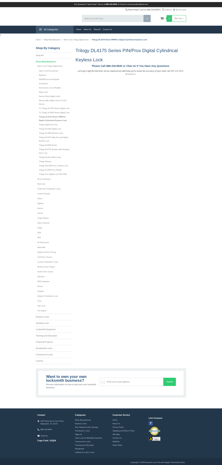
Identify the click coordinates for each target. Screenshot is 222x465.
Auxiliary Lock (42, 323)
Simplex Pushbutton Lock (47, 296)
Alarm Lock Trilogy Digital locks (50, 66)
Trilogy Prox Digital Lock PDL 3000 (53, 174)
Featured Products (44, 342)
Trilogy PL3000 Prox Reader (50, 170)
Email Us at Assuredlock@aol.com (134, 4)
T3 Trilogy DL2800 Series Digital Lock (54, 113)
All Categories (50, 29)
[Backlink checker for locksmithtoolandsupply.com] (154, 439)
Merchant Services (154, 436)
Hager (39, 228)
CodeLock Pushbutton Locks (49, 189)
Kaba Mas (41, 247)
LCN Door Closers (44, 257)
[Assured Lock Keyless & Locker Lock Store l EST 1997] (57, 16)
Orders (167, 10)
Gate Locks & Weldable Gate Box (88, 438)
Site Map (116, 434)
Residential (79, 449)
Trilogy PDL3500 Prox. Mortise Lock (53, 166)
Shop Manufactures (83, 420)
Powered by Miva (178, 462)
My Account (180, 10)
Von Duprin (41, 311)
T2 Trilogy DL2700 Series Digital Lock (54, 108)
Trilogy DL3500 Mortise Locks (51, 133)
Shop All (97, 29)
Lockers (39, 361)
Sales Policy (117, 445)
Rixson (40, 286)
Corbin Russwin (43, 194)
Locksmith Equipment (45, 329)
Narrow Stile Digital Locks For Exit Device (52, 102)
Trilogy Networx (45, 161)
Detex (39, 198)
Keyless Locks (42, 317)
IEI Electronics (43, 242)
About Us (87, 29)
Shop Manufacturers (46, 62)
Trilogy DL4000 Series (48, 145)
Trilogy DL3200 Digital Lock (50, 129)
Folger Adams (43, 218)
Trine (39, 301)
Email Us (44, 436)
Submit (169, 382)
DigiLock (78, 434)
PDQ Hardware (43, 281)
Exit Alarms (43, 84)
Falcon (40, 213)
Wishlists (116, 441)
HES (39, 233)
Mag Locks (43, 92)
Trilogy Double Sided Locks (50, 157)
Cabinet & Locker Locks (84, 452)
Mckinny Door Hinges (46, 267)
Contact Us (107, 29)
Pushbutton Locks (82, 431)
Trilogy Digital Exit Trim (48, 125)
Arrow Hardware (44, 179)
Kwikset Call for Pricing (46, 252)
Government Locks (82, 441)
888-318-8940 (176, 71)
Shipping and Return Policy (124, 431)
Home (78, 29)
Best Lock (41, 184)
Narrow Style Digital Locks (49, 96)
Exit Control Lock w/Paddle (50, 88)
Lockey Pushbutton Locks (47, 262)
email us (132, 74)
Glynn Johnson (43, 223)
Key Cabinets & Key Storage (86, 427)
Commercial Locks (44, 354)
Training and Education (46, 336)
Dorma (40, 208)
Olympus (41, 276)
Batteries (42, 75)
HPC (39, 237)
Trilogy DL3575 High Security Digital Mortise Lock (53, 139)
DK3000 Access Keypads (49, 79)
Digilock (40, 203)
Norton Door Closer (45, 272)
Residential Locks (44, 348)
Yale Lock (41, 306)
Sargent (40, 291)
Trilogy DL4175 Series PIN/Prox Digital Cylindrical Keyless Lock (53, 118)
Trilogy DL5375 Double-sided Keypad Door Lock (54, 151)
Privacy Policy (118, 427)
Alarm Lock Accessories (48, 71)
